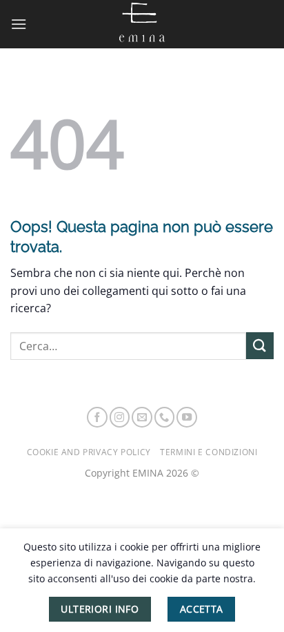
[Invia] (260, 345)
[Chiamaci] (164, 417)
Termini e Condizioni (208, 452)
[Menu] (18, 24)
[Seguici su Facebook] (97, 417)
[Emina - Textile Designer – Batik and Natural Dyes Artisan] (142, 24)
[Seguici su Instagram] (120, 417)
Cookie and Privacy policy (89, 452)
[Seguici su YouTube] (186, 417)
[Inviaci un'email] (142, 417)
